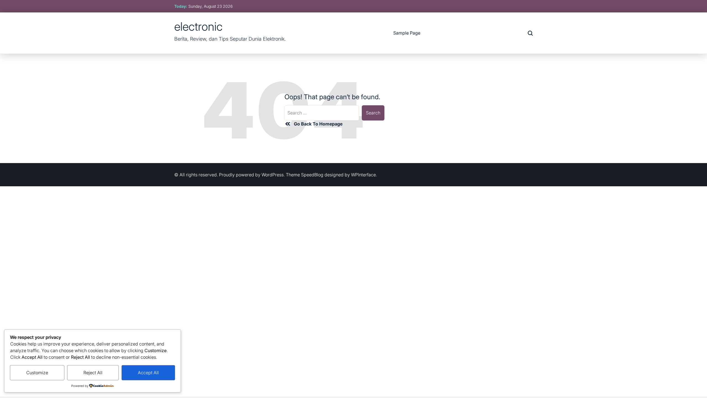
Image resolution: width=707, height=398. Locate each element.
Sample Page (406, 33)
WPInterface (363, 174)
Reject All (92, 372)
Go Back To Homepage (318, 124)
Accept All (148, 372)
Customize (37, 372)
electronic (198, 26)
